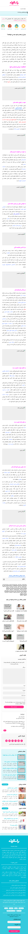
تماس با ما (11, 908)
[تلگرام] (18, 741)
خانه (8, 588)
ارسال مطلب (21, 908)
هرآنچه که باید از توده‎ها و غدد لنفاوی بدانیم (18, 611)
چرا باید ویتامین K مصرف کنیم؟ (10, 812)
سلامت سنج (19, 910)
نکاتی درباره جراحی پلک (22, 621)
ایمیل (23, 690)
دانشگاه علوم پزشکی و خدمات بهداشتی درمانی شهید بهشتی (14, 895)
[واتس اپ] (21, 741)
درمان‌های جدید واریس (12, 795)
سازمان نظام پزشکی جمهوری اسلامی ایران (18, 888)
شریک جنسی (16, 591)
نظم (21, 594)
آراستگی (24, 585)
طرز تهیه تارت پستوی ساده (10, 762)
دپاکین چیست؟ (14, 825)
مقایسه (6, 591)
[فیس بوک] (15, 741)
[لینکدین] (6, 741)
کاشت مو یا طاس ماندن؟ (9, 611)
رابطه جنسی (23, 591)
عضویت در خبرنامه (14, 931)
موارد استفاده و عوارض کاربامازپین (9, 768)
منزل (25, 594)
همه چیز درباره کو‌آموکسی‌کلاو (11, 819)
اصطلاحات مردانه (13, 585)
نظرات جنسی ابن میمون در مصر (20, 651)
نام (24, 685)
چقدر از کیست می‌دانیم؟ (22, 631)
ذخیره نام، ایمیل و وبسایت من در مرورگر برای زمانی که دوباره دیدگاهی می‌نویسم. (15, 703)
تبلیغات (16, 908)
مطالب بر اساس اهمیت (19, 19)
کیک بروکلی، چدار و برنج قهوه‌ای (9, 755)
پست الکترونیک (17, 924)
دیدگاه (24, 667)
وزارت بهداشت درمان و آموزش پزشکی (18, 885)
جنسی (11, 588)
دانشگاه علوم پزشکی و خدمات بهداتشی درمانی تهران (16, 890)
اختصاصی (9, 19)
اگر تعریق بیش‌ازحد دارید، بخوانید (10, 801)
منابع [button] (23, 579)
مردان (11, 591)
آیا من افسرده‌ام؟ (23, 641)
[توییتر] (9, 741)
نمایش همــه (5, 784)
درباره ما (6, 908)
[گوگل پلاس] (12, 741)
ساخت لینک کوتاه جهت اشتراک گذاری (16, 744)
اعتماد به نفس (23, 588)
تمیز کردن (17, 588)
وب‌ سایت (23, 695)
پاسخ (5, 730)
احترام (19, 585)
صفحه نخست (23, 9)
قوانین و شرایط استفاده (11, 910)
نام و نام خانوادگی (17, 919)
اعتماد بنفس (5, 585)
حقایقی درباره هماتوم (13, 788)
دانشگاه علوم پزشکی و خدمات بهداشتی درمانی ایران (16, 893)
